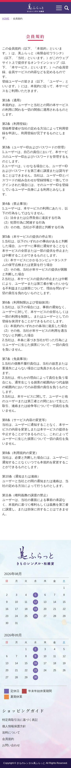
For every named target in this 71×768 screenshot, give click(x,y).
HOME (5, 18)
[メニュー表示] (59, 8)
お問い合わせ (11, 745)
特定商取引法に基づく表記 (20, 719)
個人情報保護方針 (14, 726)
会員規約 (8, 739)
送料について (11, 732)
